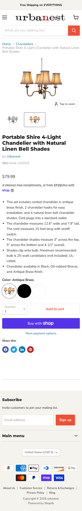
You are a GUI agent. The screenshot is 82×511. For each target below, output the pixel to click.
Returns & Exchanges (60, 488)
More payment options (41, 333)
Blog (52, 493)
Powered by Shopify (41, 503)
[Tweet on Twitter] (13, 349)
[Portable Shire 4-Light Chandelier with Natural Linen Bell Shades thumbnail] (12, 120)
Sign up (65, 420)
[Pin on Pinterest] (30, 349)
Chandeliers (24, 44)
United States (39, 452)
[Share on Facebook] (5, 349)
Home (6, 44)
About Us (9, 488)
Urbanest (13, 156)
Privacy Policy (35, 493)
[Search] (74, 31)
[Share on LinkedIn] (22, 349)
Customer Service (31, 488)
